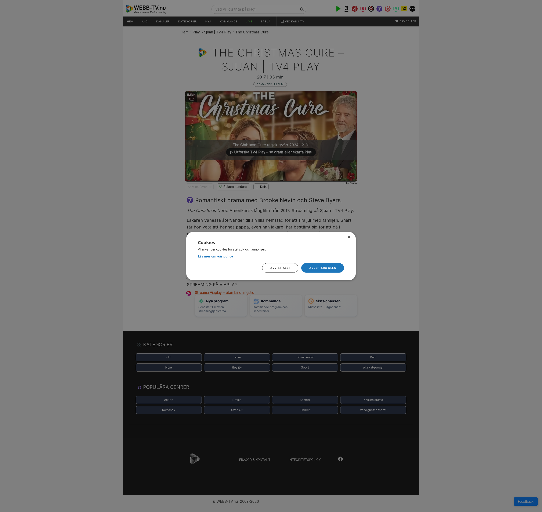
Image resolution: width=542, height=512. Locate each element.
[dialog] (271, 256)
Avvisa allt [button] (280, 268)
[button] (322, 268)
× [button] (348, 237)
